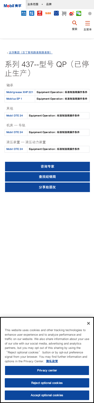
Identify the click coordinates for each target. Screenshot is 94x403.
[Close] (89, 323)
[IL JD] (24, 14)
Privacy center (47, 370)
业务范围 (32, 4)
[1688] (48, 14)
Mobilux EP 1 (14, 98)
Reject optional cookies (47, 383)
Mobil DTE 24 (14, 115)
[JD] (40, 14)
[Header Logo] (13, 4)
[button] (87, 28)
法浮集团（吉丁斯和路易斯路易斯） (30, 52)
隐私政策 (52, 361)
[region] (47, 360)
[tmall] (32, 14)
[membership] (56, 14)
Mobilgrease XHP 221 (19, 92)
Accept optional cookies (47, 395)
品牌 (49, 4)
